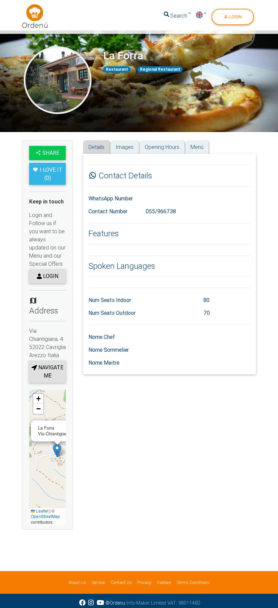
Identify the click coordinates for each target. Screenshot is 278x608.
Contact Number (107, 211)
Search (178, 15)
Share (50, 152)
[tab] (85, 142)
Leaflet (41, 511)
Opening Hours (162, 147)
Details (96, 147)
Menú (197, 147)
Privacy (144, 582)
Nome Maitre (103, 362)
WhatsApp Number (110, 198)
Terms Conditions (193, 582)
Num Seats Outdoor (112, 312)
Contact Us (121, 582)
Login (235, 17)
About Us (77, 582)
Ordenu (30, 8)
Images (125, 147)
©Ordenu (115, 603)
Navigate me (50, 371)
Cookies (164, 582)
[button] (57, 450)
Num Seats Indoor (109, 300)
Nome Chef (101, 336)
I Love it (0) (51, 173)
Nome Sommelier (108, 349)
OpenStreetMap (45, 516)
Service (98, 582)
